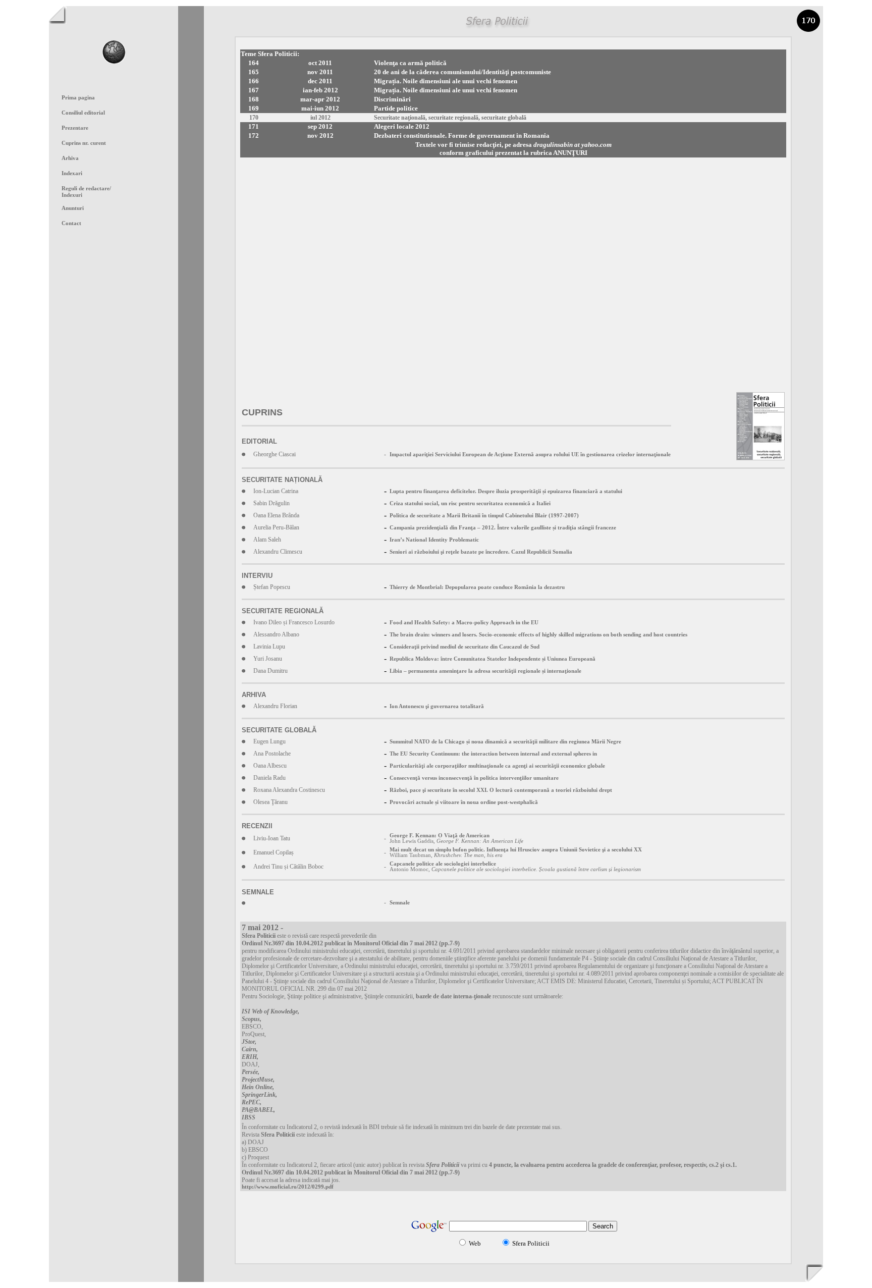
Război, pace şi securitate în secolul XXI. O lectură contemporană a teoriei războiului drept (501, 790)
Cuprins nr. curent (84, 143)
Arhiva (70, 158)
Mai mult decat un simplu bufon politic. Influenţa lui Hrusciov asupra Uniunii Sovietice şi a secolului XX (516, 849)
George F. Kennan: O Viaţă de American (439, 835)
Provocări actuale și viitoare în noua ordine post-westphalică (464, 802)
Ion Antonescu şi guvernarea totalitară (437, 706)
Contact (71, 223)
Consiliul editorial (83, 113)
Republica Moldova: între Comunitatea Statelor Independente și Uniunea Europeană (492, 659)
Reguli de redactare (86, 188)
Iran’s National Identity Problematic (434, 540)
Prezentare (75, 128)
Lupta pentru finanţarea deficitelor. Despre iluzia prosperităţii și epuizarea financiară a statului (506, 491)
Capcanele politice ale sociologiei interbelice (443, 864)
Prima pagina (78, 97)
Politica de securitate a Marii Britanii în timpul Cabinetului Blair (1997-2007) (484, 515)
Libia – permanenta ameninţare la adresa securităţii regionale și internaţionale (485, 671)
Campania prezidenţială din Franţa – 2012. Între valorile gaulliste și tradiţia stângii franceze (503, 527)
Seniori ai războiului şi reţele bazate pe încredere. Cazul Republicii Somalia (481, 552)
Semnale (400, 902)
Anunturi (73, 208)
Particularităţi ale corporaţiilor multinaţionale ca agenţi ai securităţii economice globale (497, 766)
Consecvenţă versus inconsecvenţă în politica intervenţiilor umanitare (474, 778)
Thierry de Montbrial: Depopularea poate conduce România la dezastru (477, 587)
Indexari (72, 173)
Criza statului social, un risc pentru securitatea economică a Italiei (470, 503)
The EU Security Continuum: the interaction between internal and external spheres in (493, 754)
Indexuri (72, 195)
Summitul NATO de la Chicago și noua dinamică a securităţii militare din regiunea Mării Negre (505, 741)
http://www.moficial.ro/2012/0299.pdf (288, 1187)
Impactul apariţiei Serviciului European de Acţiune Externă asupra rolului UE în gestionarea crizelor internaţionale (530, 454)
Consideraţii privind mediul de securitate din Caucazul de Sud (464, 647)
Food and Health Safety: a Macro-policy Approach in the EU (464, 622)
